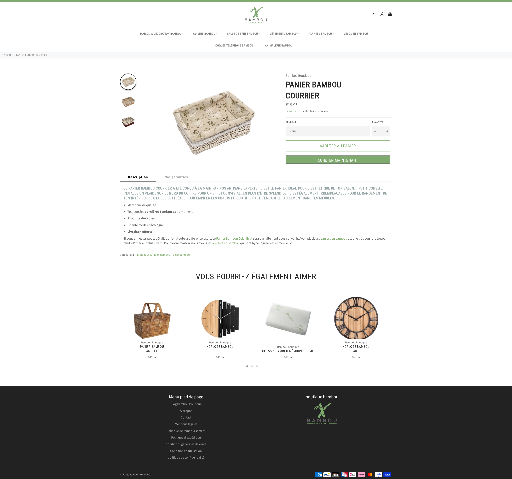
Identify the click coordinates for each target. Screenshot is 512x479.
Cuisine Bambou (204, 33)
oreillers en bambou (226, 243)
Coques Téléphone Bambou (234, 45)
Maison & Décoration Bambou (160, 33)
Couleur (291, 122)
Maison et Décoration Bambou (152, 255)
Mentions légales (186, 424)
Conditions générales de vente (186, 444)
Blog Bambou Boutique (186, 404)
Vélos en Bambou (356, 33)
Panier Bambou (181, 255)
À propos (186, 411)
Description (138, 177)
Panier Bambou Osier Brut (234, 238)
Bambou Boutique (139, 474)
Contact (186, 417)
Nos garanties (176, 177)
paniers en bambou (333, 238)
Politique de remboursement (186, 431)
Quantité (377, 122)
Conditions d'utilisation (186, 451)
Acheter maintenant (337, 160)
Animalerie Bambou (279, 45)
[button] (247, 366)
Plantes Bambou (320, 33)
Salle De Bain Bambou (242, 33)
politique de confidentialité (186, 457)
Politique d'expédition (186, 437)
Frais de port (294, 111)
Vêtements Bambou (283, 33)
